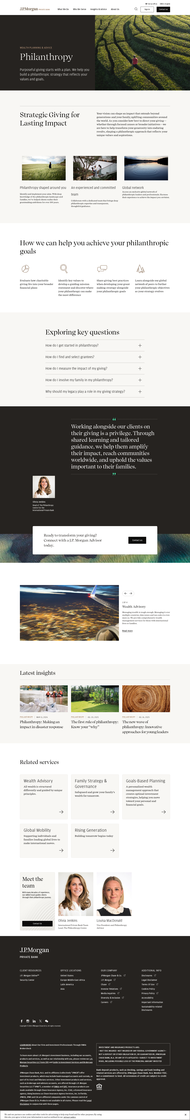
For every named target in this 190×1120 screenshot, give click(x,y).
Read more (127, 631)
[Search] (136, 10)
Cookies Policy (148, 989)
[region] (95, 1115)
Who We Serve (79, 9)
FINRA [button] (56, 1087)
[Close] (185, 1115)
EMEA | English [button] (165, 4)
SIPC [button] (65, 1087)
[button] (151, 4)
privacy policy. (70, 1117)
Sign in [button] (147, 9)
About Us (115, 9)
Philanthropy (26, 717)
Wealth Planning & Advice (36, 47)
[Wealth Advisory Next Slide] (131, 593)
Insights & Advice (98, 9)
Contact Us (37, 924)
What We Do (63, 9)
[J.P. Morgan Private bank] (34, 956)
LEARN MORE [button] (25, 1045)
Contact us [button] (163, 9)
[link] (44, 698)
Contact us (137, 540)
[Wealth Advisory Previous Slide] (125, 593)
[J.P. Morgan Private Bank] (35, 9)
